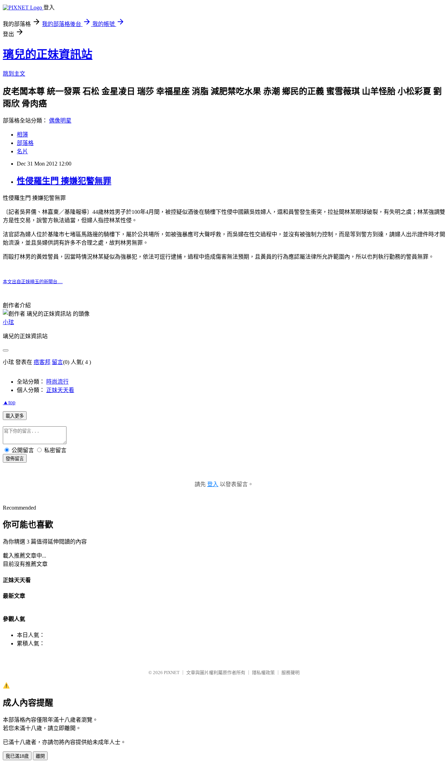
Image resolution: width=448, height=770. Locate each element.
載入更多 (15, 416)
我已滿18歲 (17, 756)
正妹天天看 (60, 390)
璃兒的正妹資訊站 (47, 54)
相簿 (22, 135)
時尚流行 (57, 382)
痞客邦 (42, 362)
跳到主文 (14, 74)
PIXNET (172, 672)
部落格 (25, 143)
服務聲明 (290, 672)
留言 (57, 362)
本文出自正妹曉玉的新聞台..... (33, 281)
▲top (9, 402)
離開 (40, 756)
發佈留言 (15, 458)
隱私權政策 (263, 672)
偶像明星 (60, 121)
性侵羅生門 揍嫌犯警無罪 (64, 181)
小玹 (8, 322)
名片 (22, 151)
